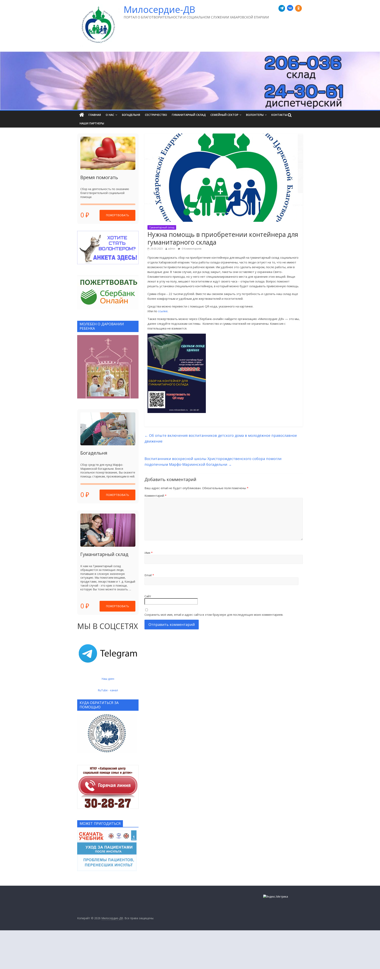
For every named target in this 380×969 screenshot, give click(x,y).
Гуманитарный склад (189, 115)
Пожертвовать (117, 215)
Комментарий (155, 495)
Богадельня (131, 115)
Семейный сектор (224, 115)
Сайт (147, 596)
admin (171, 248)
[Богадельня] (107, 429)
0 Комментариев (191, 248)
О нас (110, 115)
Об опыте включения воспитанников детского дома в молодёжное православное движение (220, 438)
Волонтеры (255, 115)
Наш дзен (108, 679)
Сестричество (156, 115)
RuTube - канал (108, 690)
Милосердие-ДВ (159, 9)
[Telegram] (281, 8)
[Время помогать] (107, 153)
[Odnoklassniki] (298, 8)
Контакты (279, 115)
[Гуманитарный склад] (107, 530)
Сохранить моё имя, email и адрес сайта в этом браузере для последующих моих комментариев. (213, 615)
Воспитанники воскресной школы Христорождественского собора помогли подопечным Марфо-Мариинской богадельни (212, 461)
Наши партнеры (92, 123)
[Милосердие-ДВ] (190, 81)
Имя (148, 553)
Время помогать (99, 177)
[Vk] (290, 8)
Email (149, 575)
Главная (94, 115)
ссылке (163, 311)
